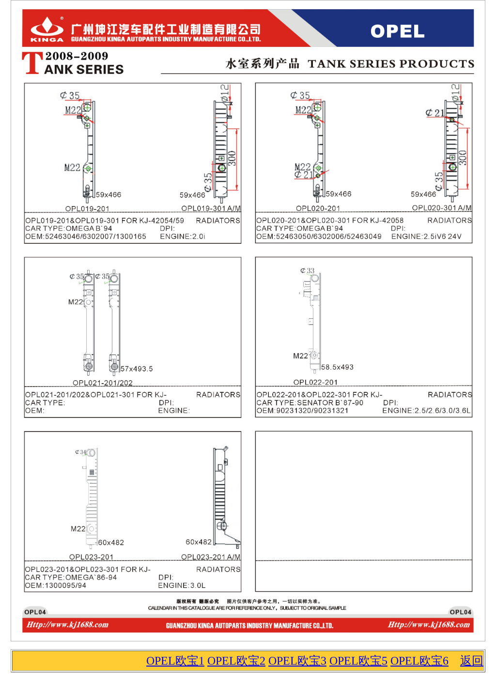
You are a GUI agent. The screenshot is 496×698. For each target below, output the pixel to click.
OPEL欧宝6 (419, 660)
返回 (471, 660)
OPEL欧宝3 (297, 660)
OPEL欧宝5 (358, 660)
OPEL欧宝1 (175, 660)
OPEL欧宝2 (236, 660)
